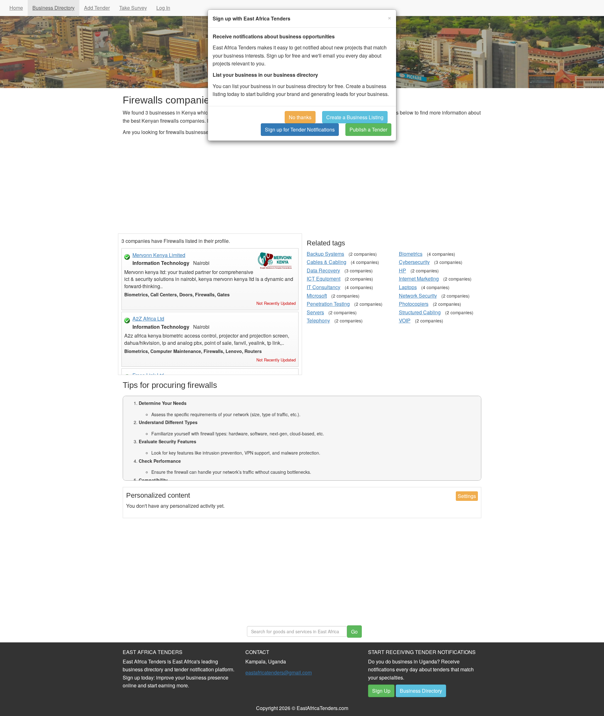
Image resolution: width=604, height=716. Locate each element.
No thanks (300, 117)
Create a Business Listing (354, 117)
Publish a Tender (368, 129)
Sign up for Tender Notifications (300, 129)
